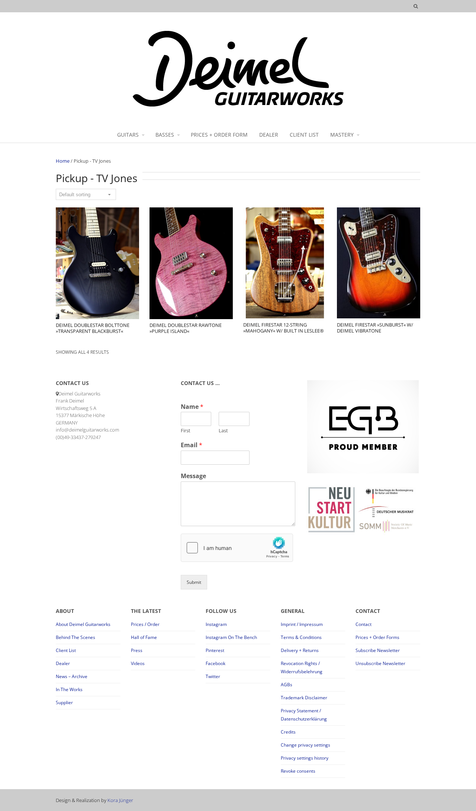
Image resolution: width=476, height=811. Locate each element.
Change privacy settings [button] (305, 745)
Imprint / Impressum (302, 624)
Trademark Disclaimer (304, 697)
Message (193, 476)
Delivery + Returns (300, 650)
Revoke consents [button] (298, 771)
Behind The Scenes (75, 637)
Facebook (215, 663)
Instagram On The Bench (231, 637)
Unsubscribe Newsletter (380, 663)
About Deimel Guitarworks (83, 624)
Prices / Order (145, 624)
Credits (288, 732)
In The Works (69, 689)
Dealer (63, 663)
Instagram (216, 624)
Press (136, 650)
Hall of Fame (144, 637)
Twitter (213, 676)
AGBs (286, 684)
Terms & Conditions (301, 637)
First (185, 430)
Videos (138, 663)
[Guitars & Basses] (238, 106)
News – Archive (71, 676)
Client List (66, 650)
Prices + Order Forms (377, 637)
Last (223, 430)
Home (63, 161)
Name (192, 407)
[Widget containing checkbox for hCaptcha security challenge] (237, 548)
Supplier (64, 702)
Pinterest (215, 650)
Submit (194, 582)
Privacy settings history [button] (304, 758)
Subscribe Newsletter (378, 650)
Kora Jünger (120, 800)
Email (191, 445)
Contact (364, 624)
